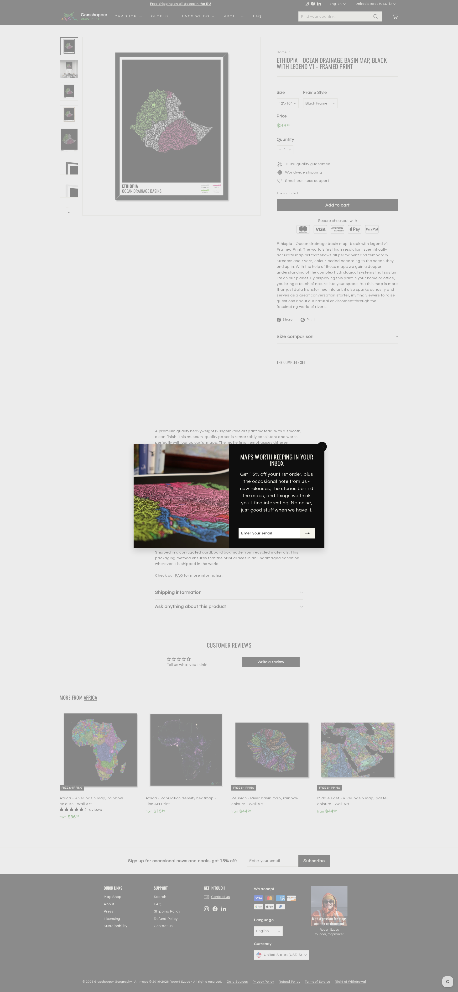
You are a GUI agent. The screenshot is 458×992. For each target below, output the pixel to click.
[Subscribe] (307, 533)
